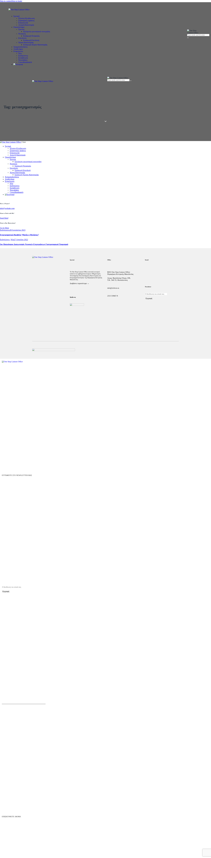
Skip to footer (17, 1)
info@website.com (7, 208)
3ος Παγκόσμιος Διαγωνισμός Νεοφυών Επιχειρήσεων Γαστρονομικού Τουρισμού (34, 244)
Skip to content (6, 1)
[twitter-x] (1, 199)
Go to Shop (4, 228)
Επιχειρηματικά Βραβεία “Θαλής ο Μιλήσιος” (19, 235)
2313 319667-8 (112, 296)
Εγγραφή (149, 298)
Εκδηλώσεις (5, 230)
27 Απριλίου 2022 (21, 240)
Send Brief (4, 218)
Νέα (12, 240)
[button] (108, 85)
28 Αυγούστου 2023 (17, 230)
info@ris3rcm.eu (113, 288)
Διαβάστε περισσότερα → (79, 283)
